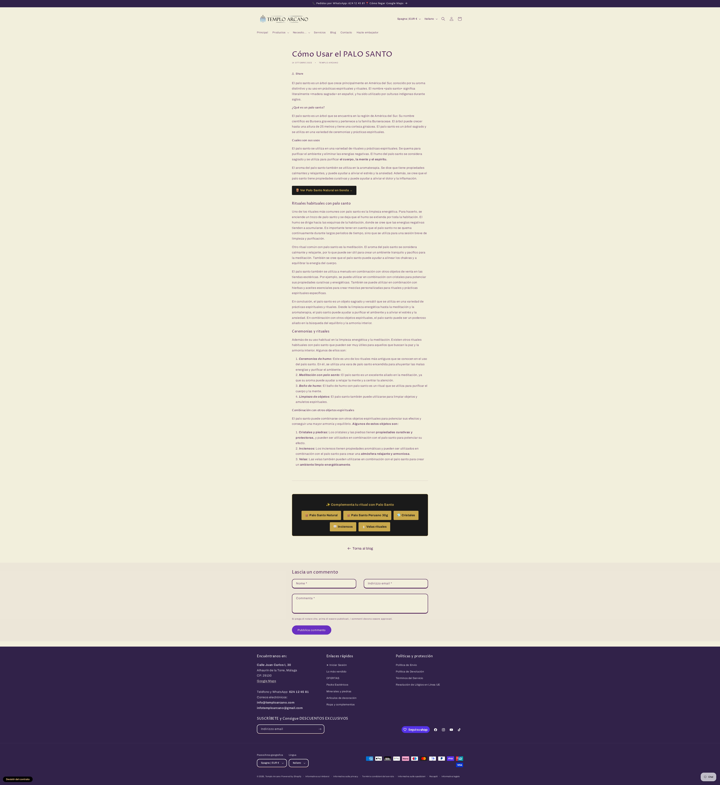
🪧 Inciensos (343, 526)
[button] (280, 33)
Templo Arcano (273, 776)
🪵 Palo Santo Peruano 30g (367, 515)
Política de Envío (406, 665)
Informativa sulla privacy (345, 776)
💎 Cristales (406, 515)
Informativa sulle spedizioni (411, 776)
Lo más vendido (336, 671)
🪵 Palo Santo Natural (321, 515)
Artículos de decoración (341, 698)
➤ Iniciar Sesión (336, 665)
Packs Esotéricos (337, 684)
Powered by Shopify (291, 776)
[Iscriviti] (320, 729)
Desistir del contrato (18, 779)
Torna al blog (362, 548)
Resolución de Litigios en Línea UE (418, 684)
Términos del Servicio (409, 678)
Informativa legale (451, 776)
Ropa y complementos (340, 704)
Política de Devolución (410, 671)
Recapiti (433, 776)
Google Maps (266, 681)
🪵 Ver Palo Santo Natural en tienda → (324, 190)
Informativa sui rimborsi (317, 776)
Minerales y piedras (338, 691)
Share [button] (299, 73)
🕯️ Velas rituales (374, 526)
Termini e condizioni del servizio (378, 776)
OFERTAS (332, 678)
